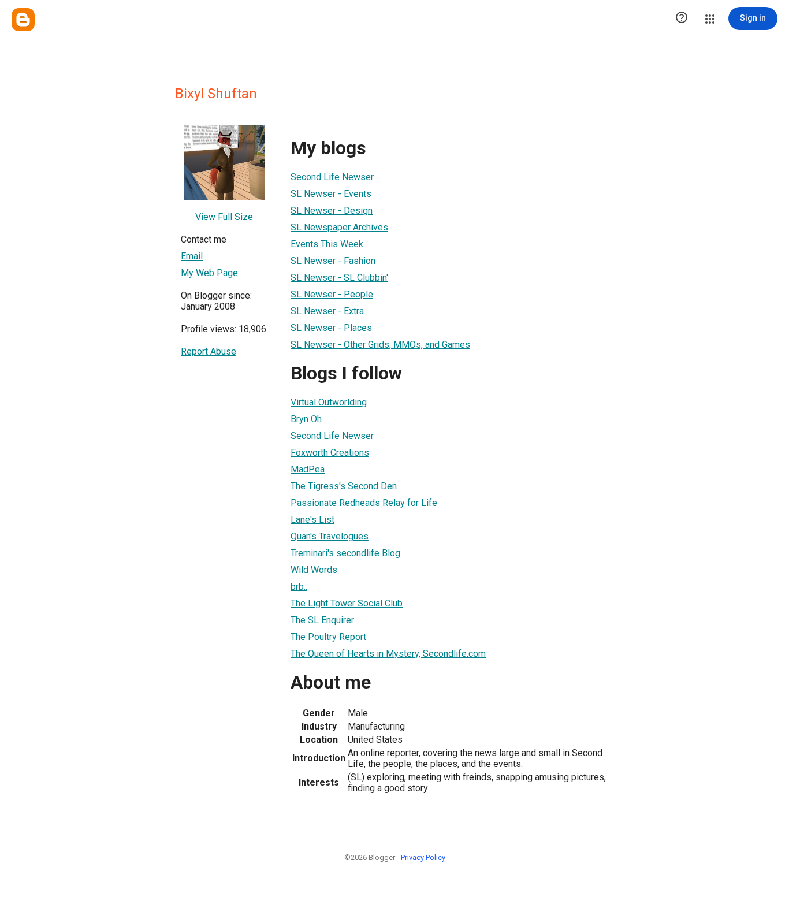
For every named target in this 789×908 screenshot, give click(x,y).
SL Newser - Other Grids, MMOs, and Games (380, 344)
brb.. (299, 586)
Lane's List (312, 519)
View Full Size (224, 216)
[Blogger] (23, 19)
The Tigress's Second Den (344, 486)
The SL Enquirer (322, 620)
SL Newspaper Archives (339, 227)
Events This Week (327, 244)
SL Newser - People (332, 294)
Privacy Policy (423, 857)
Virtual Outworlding (329, 402)
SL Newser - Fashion (333, 260)
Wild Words (314, 569)
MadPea (308, 469)
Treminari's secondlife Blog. (346, 553)
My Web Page (209, 272)
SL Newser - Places (331, 327)
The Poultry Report (328, 636)
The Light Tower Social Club (347, 603)
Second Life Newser (332, 177)
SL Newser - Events (331, 193)
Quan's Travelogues (330, 536)
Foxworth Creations (330, 452)
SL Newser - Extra (327, 311)
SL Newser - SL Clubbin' (339, 277)
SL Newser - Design (332, 210)
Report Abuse (208, 351)
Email (192, 256)
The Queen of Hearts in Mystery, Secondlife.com (388, 653)
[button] (681, 18)
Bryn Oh (306, 419)
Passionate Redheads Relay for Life (364, 502)
